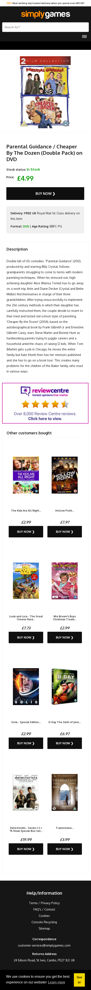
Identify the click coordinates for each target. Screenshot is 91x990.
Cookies (44, 915)
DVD (26, 226)
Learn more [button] (56, 982)
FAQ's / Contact (44, 909)
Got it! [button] (79, 980)
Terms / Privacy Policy (44, 903)
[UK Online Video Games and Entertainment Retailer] (45, 15)
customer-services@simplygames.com (44, 945)
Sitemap (44, 928)
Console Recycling (44, 922)
